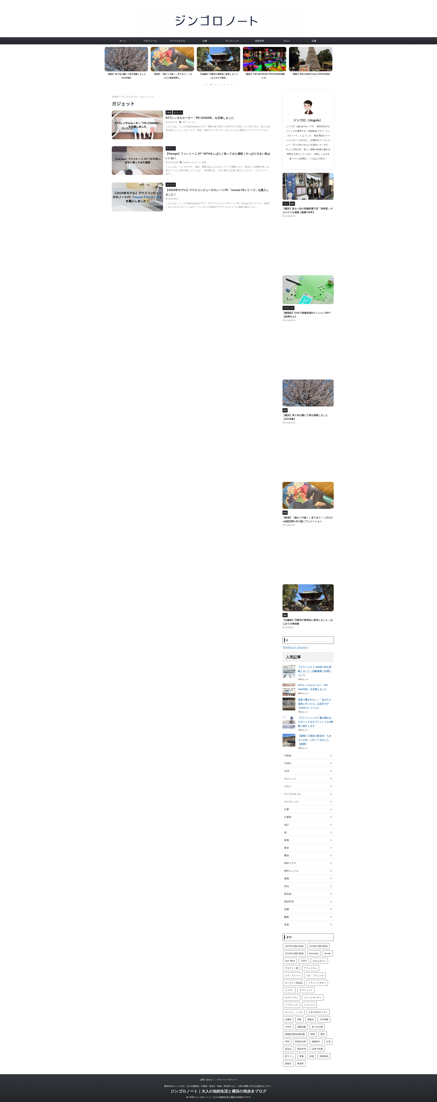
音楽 (286, 924)
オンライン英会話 (294, 982)
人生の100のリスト (318, 1012)
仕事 (205, 40)
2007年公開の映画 (294, 946)
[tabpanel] (126, 64)
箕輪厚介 (316, 1041)
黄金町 (300, 1063)
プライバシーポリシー (227, 1079)
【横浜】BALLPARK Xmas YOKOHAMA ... (264, 76)
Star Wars (290, 960)
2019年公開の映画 (318, 946)
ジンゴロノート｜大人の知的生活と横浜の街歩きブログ (219, 1091)
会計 (286, 824)
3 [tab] (211, 84)
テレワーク (196, 162)
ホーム (122, 40)
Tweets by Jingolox (295, 647)
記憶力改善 (317, 1048)
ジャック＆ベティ (313, 997)
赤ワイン (289, 1056)
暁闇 (313, 1034)
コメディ (289, 990)
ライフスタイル (177, 40)
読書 (314, 40)
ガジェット (290, 778)
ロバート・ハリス (294, 1012)
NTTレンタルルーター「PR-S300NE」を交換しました (200, 117)
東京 (286, 847)
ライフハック (232, 40)
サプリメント (306, 990)
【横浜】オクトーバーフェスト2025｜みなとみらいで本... (311, 76)
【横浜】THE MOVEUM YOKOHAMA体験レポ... (219, 76)
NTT (185, 122)
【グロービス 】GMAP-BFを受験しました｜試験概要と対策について (315, 671)
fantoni (186, 162)
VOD (286, 770)
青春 (301, 1056)
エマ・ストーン (292, 975)
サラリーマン (291, 997)
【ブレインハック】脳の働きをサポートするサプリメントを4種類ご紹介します (315, 721)
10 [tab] (234, 84)
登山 (286, 886)
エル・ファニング (315, 975)
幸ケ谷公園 (317, 1026)
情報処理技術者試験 (295, 1034)
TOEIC (287, 763)
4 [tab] (214, 84)
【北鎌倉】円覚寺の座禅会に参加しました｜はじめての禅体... (172, 76)
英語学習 (259, 40)
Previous (108, 62)
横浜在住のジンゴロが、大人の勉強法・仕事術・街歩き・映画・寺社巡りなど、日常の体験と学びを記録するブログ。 (218, 1086)
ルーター (192, 122)
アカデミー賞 (291, 968)
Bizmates (314, 953)
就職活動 (301, 1026)
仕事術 (287, 816)
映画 (286, 840)
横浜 (286, 855)
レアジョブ (309, 1004)
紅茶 (328, 1041)
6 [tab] (221, 84)
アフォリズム (310, 968)
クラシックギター (317, 982)
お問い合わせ (206, 1079)
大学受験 (324, 1019)
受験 (299, 1019)
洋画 (287, 1041)
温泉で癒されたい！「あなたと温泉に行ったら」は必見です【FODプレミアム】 (315, 703)
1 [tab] (204, 84)
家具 (204, 162)
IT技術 (287, 755)
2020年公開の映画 (294, 953)
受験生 (310, 1019)
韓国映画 (324, 1056)
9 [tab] (231, 84)
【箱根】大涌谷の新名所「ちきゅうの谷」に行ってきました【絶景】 (315, 739)
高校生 (288, 1063)
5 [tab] (217, 84)
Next (329, 62)
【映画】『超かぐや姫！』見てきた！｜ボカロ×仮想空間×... (126, 76)
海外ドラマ (290, 863)
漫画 (286, 878)
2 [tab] (207, 84)
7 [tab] (224, 84)
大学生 (288, 1026)
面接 (311, 1056)
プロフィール (150, 40)
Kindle (328, 953)
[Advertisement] (308, 248)
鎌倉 (286, 916)
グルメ (286, 40)
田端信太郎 (300, 1041)
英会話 (287, 893)
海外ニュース (291, 870)
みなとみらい (319, 960)
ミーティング (291, 1004)
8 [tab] (228, 84)
